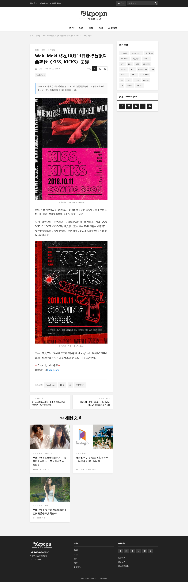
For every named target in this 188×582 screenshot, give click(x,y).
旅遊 (101, 27)
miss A (146, 80)
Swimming (80, 469)
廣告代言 (136, 59)
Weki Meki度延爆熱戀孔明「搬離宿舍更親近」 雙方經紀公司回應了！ (49, 461)
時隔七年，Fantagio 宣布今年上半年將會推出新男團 (92, 459)
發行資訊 (51, 50)
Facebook (50, 385)
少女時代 (124, 53)
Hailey (35, 469)
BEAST (123, 69)
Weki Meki (40, 75)
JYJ (122, 85)
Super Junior (137, 53)
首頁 (31, 36)
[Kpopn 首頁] (94, 15)
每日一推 (48, 453)
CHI (34, 518)
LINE (62, 385)
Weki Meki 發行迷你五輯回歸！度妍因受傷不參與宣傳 (50, 511)
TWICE (130, 85)
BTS (137, 64)
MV (46, 505)
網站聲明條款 (56, 3)
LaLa (40, 69)
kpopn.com (53, 370)
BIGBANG (124, 59)
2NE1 (132, 69)
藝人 (34, 453)
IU (122, 80)
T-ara (136, 80)
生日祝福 (149, 53)
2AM (128, 80)
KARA (134, 75)
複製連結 (80, 385)
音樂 (43, 50)
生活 (81, 27)
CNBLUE (146, 64)
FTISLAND (145, 75)
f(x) (152, 69)
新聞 (71, 27)
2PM (122, 64)
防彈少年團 (142, 69)
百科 (91, 27)
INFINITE (124, 75)
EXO (130, 64)
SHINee (146, 59)
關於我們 (34, 3)
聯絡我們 (44, 3)
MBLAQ (139, 85)
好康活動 (112, 27)
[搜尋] (155, 3)
